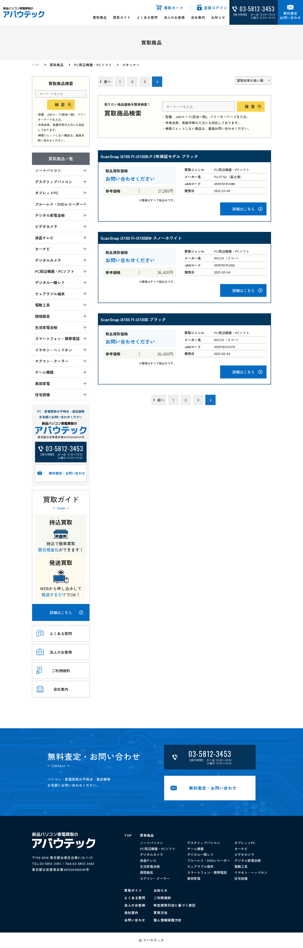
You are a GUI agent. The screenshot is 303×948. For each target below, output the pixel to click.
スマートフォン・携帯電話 (207, 872)
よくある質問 (147, 17)
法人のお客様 (174, 17)
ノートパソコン (151, 842)
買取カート (173, 7)
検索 (61, 105)
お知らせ (218, 17)
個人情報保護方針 (168, 919)
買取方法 (161, 912)
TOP (35, 64)
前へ (107, 81)
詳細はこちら (61, 612)
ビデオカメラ (244, 854)
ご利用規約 (162, 897)
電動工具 (241, 866)
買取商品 (100, 17)
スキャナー (131, 64)
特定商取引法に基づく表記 (175, 905)
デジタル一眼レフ (200, 854)
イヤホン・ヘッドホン (250, 872)
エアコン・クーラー (155, 878)
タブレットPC (244, 842)
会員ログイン (215, 7)
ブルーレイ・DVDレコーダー (208, 860)
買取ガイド (121, 17)
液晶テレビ (148, 860)
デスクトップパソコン (203, 842)
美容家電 (193, 878)
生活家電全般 (150, 866)
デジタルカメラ (151, 854)
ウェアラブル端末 (200, 866)
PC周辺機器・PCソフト (93, 64)
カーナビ (241, 848)
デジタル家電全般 (247, 860)
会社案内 (198, 17)
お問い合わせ (134, 919)
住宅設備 (241, 878)
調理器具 (146, 872)
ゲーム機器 (195, 848)
